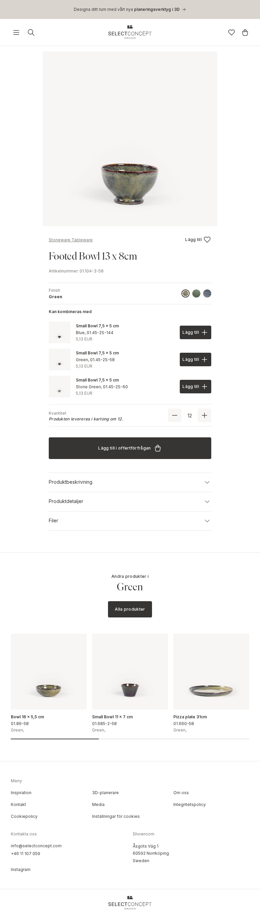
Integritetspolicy (189, 804)
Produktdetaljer (66, 501)
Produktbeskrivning (70, 482)
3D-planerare (105, 792)
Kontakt (18, 804)
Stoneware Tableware (71, 239)
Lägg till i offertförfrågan (124, 448)
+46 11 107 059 (25, 853)
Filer (53, 520)
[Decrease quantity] (174, 415)
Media (98, 804)
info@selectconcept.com (36, 845)
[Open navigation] (16, 32)
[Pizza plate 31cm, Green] (211, 672)
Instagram (20, 869)
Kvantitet (57, 413)
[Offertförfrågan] (245, 32)
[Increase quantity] (204, 415)
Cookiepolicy (24, 816)
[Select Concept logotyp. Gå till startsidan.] (130, 32)
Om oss (181, 792)
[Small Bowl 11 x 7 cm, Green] (130, 672)
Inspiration (21, 792)
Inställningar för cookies (116, 816)
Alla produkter (130, 609)
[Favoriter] (231, 32)
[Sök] (31, 32)
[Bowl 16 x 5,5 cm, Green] (49, 672)
